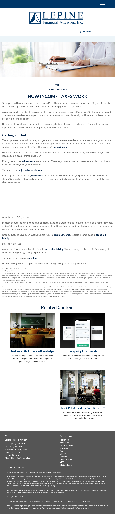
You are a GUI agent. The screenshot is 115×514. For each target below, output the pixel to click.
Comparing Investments (82, 351)
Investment (64, 442)
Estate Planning (66, 445)
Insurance (64, 448)
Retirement (64, 439)
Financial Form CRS (17, 467)
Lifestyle (63, 456)
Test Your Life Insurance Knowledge (32, 351)
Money (63, 453)
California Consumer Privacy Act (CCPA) (78, 490)
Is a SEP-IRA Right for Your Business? (83, 408)
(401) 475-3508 (83, 31)
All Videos (64, 462)
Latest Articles (66, 459)
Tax (61, 451)
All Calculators (66, 465)
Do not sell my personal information (52, 492)
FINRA (82, 501)
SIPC (88, 501)
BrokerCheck (55, 472)
